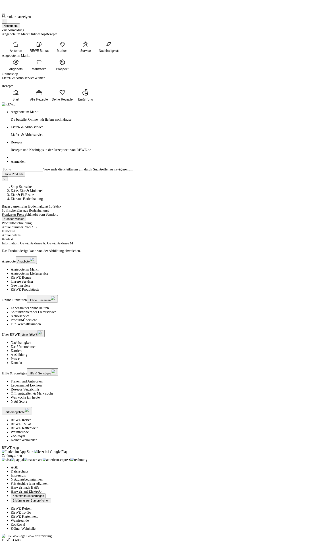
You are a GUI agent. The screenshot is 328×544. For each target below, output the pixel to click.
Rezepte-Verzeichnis (25, 389)
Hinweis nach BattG (25, 487)
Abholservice (20, 316)
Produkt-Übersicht (24, 320)
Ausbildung (19, 355)
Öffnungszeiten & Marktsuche (32, 393)
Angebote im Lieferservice (29, 273)
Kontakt (16, 363)
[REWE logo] (9, 104)
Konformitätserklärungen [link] (28, 496)
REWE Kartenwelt (24, 428)
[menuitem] (15, 47)
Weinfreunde (20, 432)
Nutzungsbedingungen (27, 479)
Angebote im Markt (24, 269)
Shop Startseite (21, 187)
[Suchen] (131, 170)
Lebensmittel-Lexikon (26, 385)
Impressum (18, 475)
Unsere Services (22, 281)
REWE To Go (21, 424)
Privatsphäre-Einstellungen (29, 483)
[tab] (164, 231)
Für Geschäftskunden (26, 324)
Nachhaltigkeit (21, 342)
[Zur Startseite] (17, 9)
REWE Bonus (21, 277)
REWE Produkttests (25, 289)
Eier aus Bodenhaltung (27, 199)
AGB (15, 467)
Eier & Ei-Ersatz (22, 195)
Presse (15, 359)
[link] (168, 116)
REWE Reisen (21, 420)
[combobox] (22, 169)
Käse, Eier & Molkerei (27, 191)
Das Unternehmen (23, 347)
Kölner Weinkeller (24, 440)
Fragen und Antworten (27, 381)
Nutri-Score (19, 401)
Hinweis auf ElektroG (26, 491)
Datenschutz (19, 471)
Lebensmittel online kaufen (30, 308)
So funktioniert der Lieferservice (33, 312)
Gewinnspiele (20, 285)
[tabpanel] (164, 243)
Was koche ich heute (25, 397)
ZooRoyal (18, 436)
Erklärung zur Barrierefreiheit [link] (30, 500)
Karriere (16, 351)
